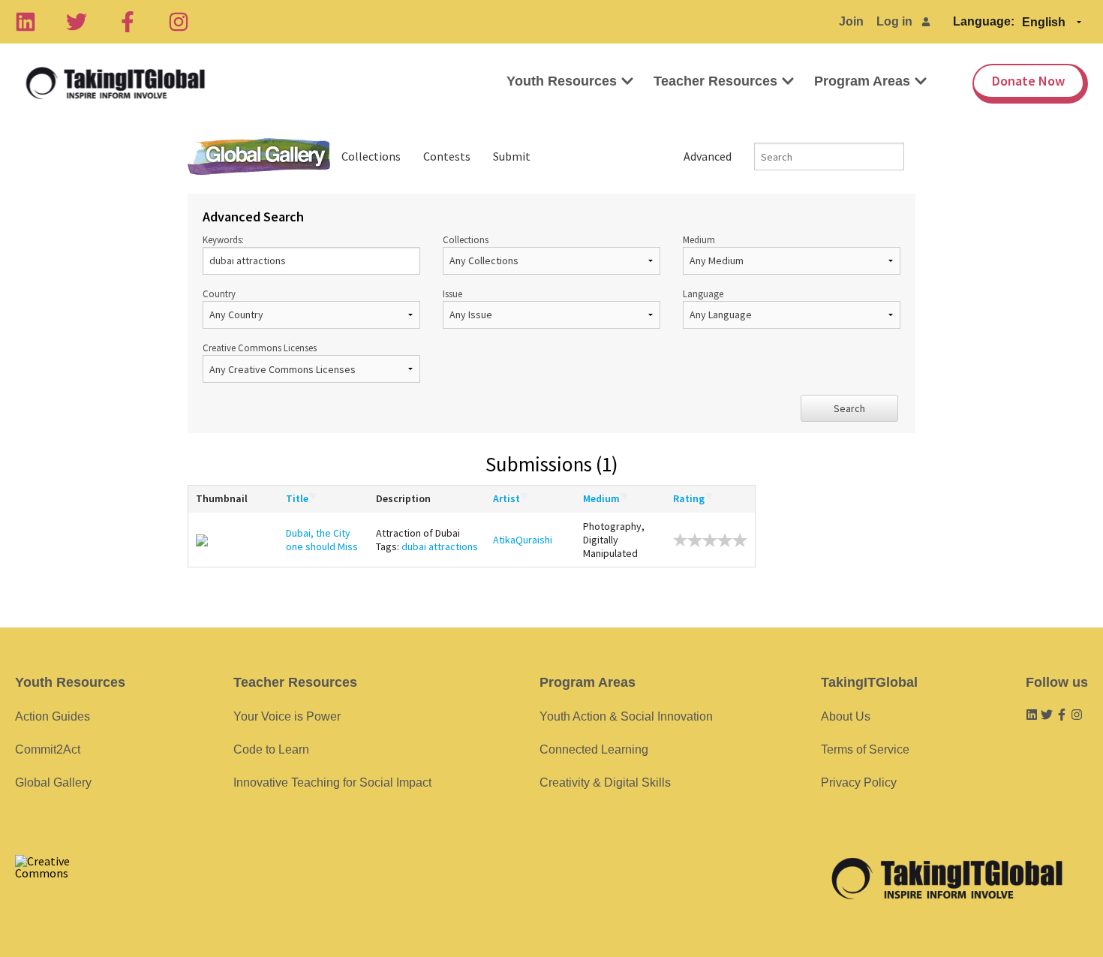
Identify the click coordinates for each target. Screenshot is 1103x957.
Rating (689, 498)
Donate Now (1028, 80)
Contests (446, 156)
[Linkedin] (25, 21)
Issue (452, 293)
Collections (371, 156)
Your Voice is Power (287, 716)
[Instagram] (178, 21)
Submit (511, 156)
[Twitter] (76, 21)
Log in (894, 21)
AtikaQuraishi (522, 539)
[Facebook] (127, 21)
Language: (983, 21)
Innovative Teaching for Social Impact (332, 782)
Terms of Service (865, 749)
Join (851, 21)
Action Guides (52, 716)
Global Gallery (259, 156)
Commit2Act (47, 749)
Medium (699, 239)
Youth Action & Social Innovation (626, 716)
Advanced (708, 156)
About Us (845, 716)
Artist (506, 498)
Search (849, 408)
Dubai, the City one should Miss (322, 539)
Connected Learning (593, 749)
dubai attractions (439, 546)
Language (703, 293)
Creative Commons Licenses (260, 348)
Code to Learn (271, 749)
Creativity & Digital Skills (605, 782)
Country (219, 293)
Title (297, 498)
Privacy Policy (859, 782)
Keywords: (223, 239)
